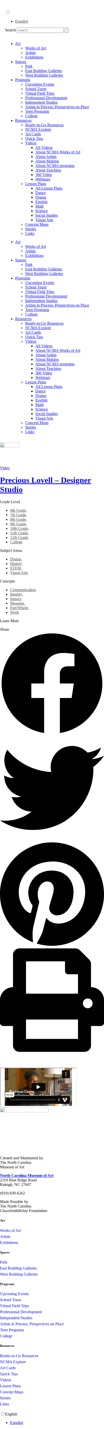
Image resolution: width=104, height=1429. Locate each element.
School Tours (35, 89)
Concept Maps (36, 224)
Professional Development (46, 98)
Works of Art (35, 48)
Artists (30, 52)
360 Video (43, 175)
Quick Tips (34, 138)
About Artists (46, 156)
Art (17, 43)
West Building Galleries (44, 75)
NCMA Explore (38, 129)
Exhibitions (34, 57)
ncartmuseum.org (19, 7)
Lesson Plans (35, 184)
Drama (40, 197)
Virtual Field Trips (39, 93)
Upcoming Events (39, 84)
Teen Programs (37, 111)
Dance (40, 193)
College (31, 116)
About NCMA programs (54, 165)
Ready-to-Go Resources (44, 125)
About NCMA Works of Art (57, 152)
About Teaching (48, 170)
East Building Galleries (43, 71)
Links (29, 233)
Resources (23, 120)
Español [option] (21, 21)
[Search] (67, 30)
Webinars (42, 179)
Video (5, 468)
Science (41, 211)
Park (29, 66)
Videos (30, 143)
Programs (22, 80)
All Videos (44, 147)
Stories (30, 229)
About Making (47, 161)
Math (39, 206)
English (41, 202)
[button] (52, 684)
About (10, 2)
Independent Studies (41, 102)
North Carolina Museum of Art (27, 1175)
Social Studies (46, 215)
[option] (57, 21)
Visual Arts (44, 220)
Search (10, 30)
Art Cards (33, 134)
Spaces (20, 62)
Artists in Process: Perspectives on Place (57, 107)
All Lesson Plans (48, 188)
